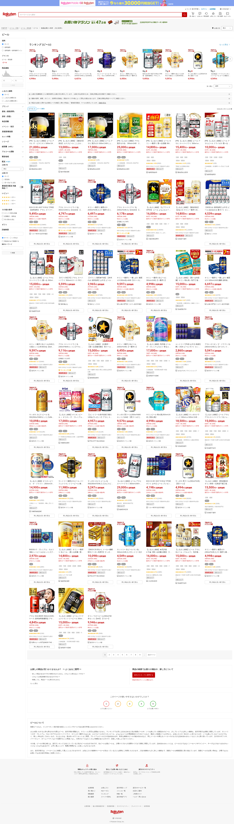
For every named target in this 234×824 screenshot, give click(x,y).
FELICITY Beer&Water (97, 441)
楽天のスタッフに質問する (143, 675)
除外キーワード (7, 244)
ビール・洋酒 (14, 28)
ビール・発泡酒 (26, 28)
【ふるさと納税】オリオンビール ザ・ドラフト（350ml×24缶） (41, 483)
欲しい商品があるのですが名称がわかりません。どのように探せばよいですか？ (58, 674)
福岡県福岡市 (211, 174)
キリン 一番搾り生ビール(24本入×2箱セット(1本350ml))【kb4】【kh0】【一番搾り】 (41, 346)
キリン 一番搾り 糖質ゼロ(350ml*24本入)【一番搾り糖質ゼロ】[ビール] (217, 552)
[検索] (184, 14)
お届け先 (5, 165)
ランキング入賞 (66, 230)
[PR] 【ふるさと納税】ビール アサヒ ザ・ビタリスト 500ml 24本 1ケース (41, 143)
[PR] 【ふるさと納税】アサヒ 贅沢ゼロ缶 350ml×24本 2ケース (129, 143)
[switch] (21, 187)
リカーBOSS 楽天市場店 (39, 234)
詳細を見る (102, 103)
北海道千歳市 (182, 239)
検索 (13, 85)
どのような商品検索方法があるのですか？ (46, 677)
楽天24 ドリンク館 (67, 237)
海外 (8, 162)
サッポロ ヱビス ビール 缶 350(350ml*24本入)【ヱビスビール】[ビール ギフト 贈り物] (100, 483)
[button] (225, 9)
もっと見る (34, 683)
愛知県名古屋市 (36, 169)
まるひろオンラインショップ (187, 370)
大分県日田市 (152, 581)
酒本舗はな (64, 304)
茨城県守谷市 (35, 311)
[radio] (3, 44)
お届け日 (5, 173)
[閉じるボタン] (229, 94)
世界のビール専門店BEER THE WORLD (43, 642)
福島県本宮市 (123, 509)
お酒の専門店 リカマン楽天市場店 (130, 304)
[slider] (2, 76)
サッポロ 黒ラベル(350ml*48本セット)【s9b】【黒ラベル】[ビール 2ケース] (129, 417)
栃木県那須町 (65, 172)
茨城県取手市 (182, 309)
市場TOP (4, 28)
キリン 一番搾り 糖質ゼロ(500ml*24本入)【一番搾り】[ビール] (100, 209)
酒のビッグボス (212, 234)
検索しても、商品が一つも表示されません (46, 680)
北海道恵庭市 (182, 446)
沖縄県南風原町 (36, 511)
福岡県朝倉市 (152, 172)
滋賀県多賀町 (65, 581)
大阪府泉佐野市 (153, 239)
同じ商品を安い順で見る (42, 244)
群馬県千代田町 (153, 376)
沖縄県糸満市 (65, 443)
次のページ (151, 655)
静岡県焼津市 (94, 378)
